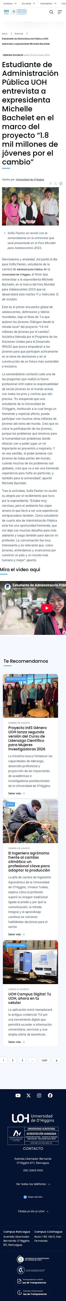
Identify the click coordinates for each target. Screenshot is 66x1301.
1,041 (44, 1060)
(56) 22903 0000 (33, 1170)
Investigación (16, 678)
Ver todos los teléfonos (31, 1184)
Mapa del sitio (34, 1196)
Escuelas (27, 3)
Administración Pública (30, 269)
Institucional (16, 945)
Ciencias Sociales (13, 55)
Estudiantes (47, 3)
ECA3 (10, 804)
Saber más (15, 793)
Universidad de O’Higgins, (16, 274)
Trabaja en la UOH (31, 1211)
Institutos (9, 3)
